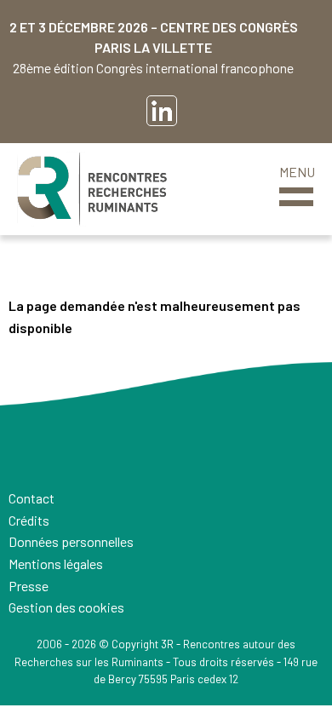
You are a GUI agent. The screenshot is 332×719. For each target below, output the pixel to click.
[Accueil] (92, 189)
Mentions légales (56, 563)
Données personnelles (71, 541)
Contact (31, 498)
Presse (29, 586)
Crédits (29, 520)
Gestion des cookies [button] (66, 607)
